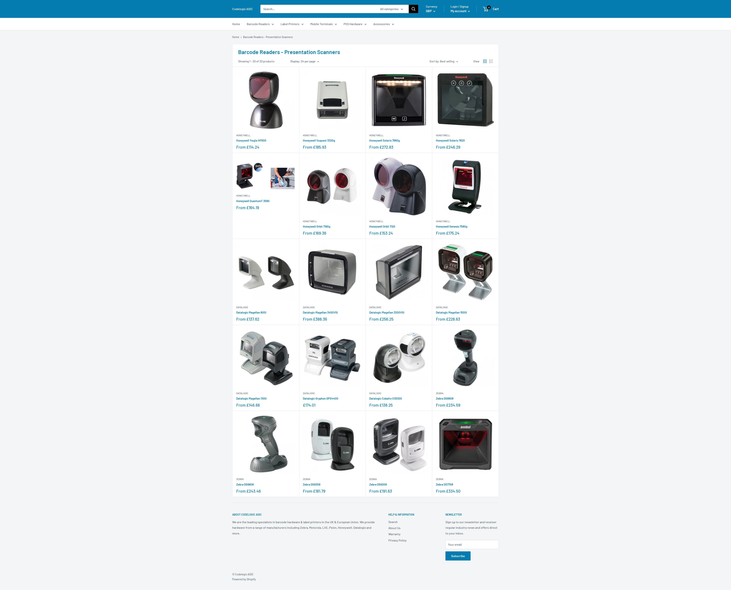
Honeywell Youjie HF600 (251, 140)
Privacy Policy (397, 540)
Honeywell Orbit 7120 (382, 226)
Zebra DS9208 (378, 484)
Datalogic (242, 307)
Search (393, 522)
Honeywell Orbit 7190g (316, 226)
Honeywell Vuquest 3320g (319, 140)
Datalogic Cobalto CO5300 (385, 398)
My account (459, 11)
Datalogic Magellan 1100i (251, 398)
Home (235, 37)
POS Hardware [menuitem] (353, 24)
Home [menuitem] (236, 24)
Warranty (394, 534)
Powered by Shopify (244, 579)
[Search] (413, 9)
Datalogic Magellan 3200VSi (386, 312)
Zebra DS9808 (245, 484)
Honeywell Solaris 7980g (384, 140)
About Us (394, 528)
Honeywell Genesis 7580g (451, 226)
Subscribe (458, 556)
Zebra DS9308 (311, 484)
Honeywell (243, 135)
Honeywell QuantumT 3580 (253, 201)
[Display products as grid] (485, 61)
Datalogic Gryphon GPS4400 (320, 398)
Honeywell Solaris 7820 (450, 140)
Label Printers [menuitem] (290, 24)
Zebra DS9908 (444, 398)
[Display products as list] (491, 61)
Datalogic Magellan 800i (251, 312)
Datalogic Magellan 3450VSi (320, 312)
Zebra (439, 393)
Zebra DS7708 (444, 484)
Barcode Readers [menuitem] (258, 24)
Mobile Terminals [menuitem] (321, 24)
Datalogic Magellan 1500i (451, 312)
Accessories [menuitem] (381, 24)
